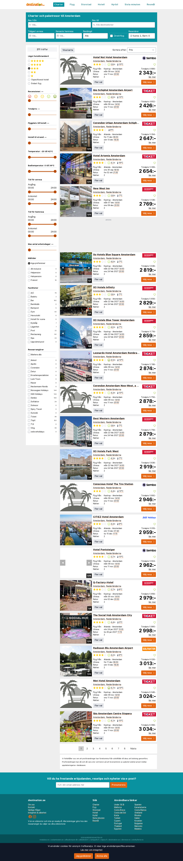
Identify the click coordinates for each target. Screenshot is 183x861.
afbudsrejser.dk (71, 840)
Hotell (101, 4)
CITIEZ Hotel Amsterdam (108, 516)
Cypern (117, 821)
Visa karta (68, 50)
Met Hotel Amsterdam (106, 680)
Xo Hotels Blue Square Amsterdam (114, 254)
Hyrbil (114, 4)
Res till (95, 20)
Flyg (72, 4)
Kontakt (31, 807)
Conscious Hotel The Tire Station (113, 484)
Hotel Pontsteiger (104, 549)
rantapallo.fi (94, 840)
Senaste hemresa (64, 31)
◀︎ (63, 103)
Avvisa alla (101, 856)
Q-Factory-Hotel (103, 582)
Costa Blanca (140, 810)
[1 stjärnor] (42, 76)
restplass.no (44, 840)
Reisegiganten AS (94, 838)
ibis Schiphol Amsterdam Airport (112, 90)
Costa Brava (119, 810)
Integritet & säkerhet (37, 813)
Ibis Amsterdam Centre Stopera (112, 713)
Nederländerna (113, 61)
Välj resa (147, 82)
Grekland (138, 813)
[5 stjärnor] (42, 61)
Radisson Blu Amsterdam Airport (113, 648)
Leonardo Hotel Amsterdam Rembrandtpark (120, 352)
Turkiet (117, 818)
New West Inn (101, 188)
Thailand (118, 826)
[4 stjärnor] (42, 64)
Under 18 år (119, 804)
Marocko (138, 826)
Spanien (138, 804)
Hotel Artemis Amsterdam (109, 155)
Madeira (138, 829)
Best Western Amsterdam (109, 418)
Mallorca (118, 807)
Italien (137, 818)
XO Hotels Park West (106, 451)
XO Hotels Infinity (104, 287)
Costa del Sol (120, 813)
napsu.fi (104, 840)
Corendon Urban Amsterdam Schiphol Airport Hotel (124, 122)
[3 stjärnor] (42, 68)
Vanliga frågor (34, 810)
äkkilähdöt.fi (83, 840)
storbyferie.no (137, 840)
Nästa (133, 748)
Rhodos (138, 815)
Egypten (118, 829)
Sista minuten (132, 4)
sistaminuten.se (57, 840)
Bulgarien (139, 823)
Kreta (116, 815)
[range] (29, 100)
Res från (32, 20)
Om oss (31, 804)
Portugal (118, 823)
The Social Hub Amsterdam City (112, 615)
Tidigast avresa (35, 31)
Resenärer (133, 31)
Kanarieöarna (140, 807)
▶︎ (89, 103)
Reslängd (87, 31)
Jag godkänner (83, 856)
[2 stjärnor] (42, 72)
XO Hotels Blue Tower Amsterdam (114, 320)
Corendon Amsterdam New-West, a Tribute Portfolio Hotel (128, 385)
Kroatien (138, 821)
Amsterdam (99, 61)
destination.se (114, 840)
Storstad (86, 4)
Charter (58, 4)
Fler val (98, 82)
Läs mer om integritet (91, 850)
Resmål (151, 4)
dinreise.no (126, 840)
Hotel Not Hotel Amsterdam (110, 57)
